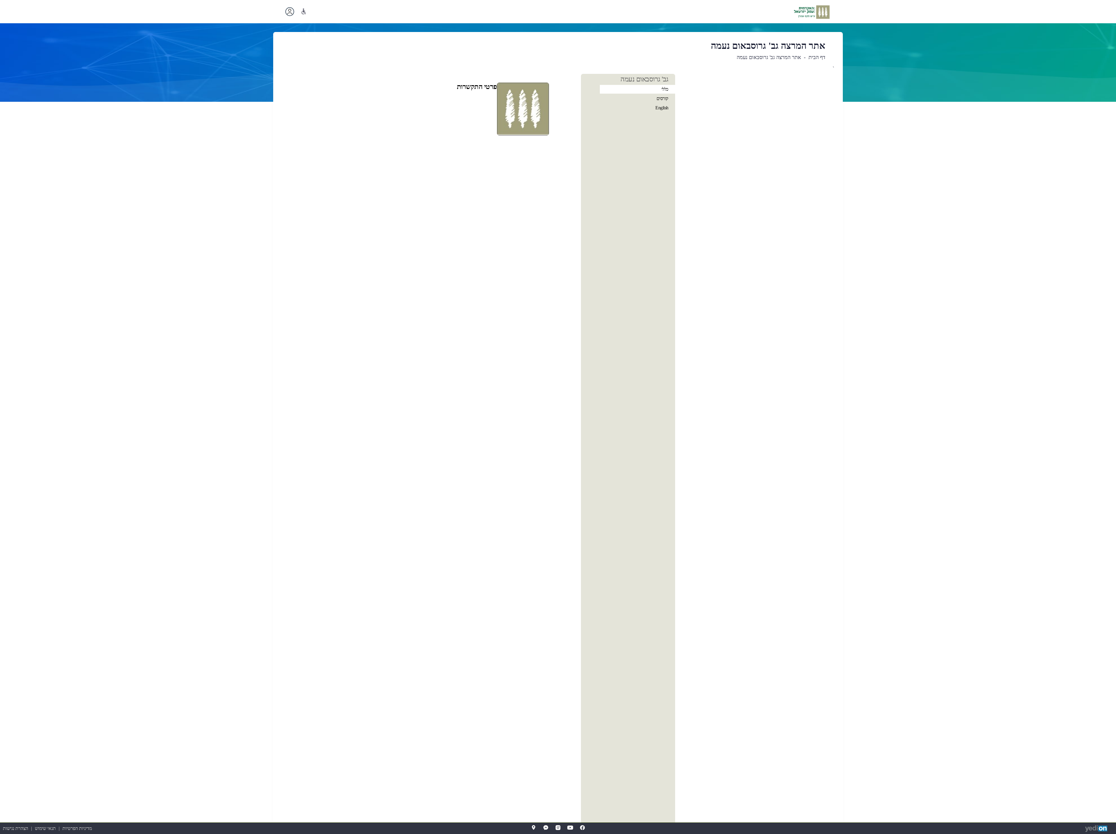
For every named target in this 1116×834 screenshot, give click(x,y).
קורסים (662, 98)
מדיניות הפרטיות (77, 828)
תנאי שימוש (45, 828)
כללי (664, 89)
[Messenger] (546, 828)
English (661, 107)
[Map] (533, 828)
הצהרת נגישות (15, 828)
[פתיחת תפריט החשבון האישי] (289, 11)
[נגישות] (304, 11)
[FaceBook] (582, 828)
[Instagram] (558, 828)
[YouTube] (570, 828)
